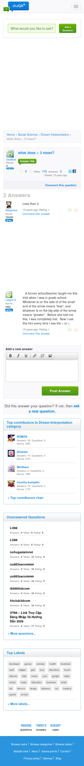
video (67, 676)
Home (11, 134)
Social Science (28, 134)
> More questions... (22, 633)
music (34, 676)
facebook (65, 663)
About (34, 751)
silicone (13, 676)
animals (41, 663)
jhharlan (22, 452)
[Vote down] (30, 171)
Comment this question (60, 185)
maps (23, 682)
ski (10, 688)
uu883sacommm (22, 564)
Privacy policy (31, 758)
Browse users (19, 744)
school (24, 694)
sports (12, 694)
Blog (58, 758)
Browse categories (41, 744)
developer (14, 663)
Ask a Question (67, 28)
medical (67, 688)
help (24, 676)
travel (67, 669)
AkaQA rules (21, 751)
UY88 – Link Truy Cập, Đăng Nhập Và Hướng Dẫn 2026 (26, 616)
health (53, 663)
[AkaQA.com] (16, 6)
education (36, 682)
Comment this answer (36, 214)
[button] (10, 356)
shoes (12, 682)
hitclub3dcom (20, 600)
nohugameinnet (21, 552)
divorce (21, 688)
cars (44, 676)
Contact (64, 751)
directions (54, 669)
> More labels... (19, 704)
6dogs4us (11, 210)
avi (56, 688)
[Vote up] (21, 171)
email (63, 682)
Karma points (49, 751)
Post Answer (60, 390)
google (55, 676)
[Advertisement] (42, 87)
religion (22, 669)
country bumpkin (28, 482)
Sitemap (48, 758)
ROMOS (22, 436)
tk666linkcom (20, 588)
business (51, 682)
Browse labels (63, 744)
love (42, 669)
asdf (11, 669)
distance (45, 688)
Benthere (23, 467)
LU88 (13, 528)
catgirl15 (10, 300)
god (33, 669)
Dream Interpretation (55, 134)
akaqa (33, 688)
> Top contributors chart (26, 497)
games (28, 663)
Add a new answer (19, 349)
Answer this (27, 161)
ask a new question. (54, 408)
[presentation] (10, 356)
